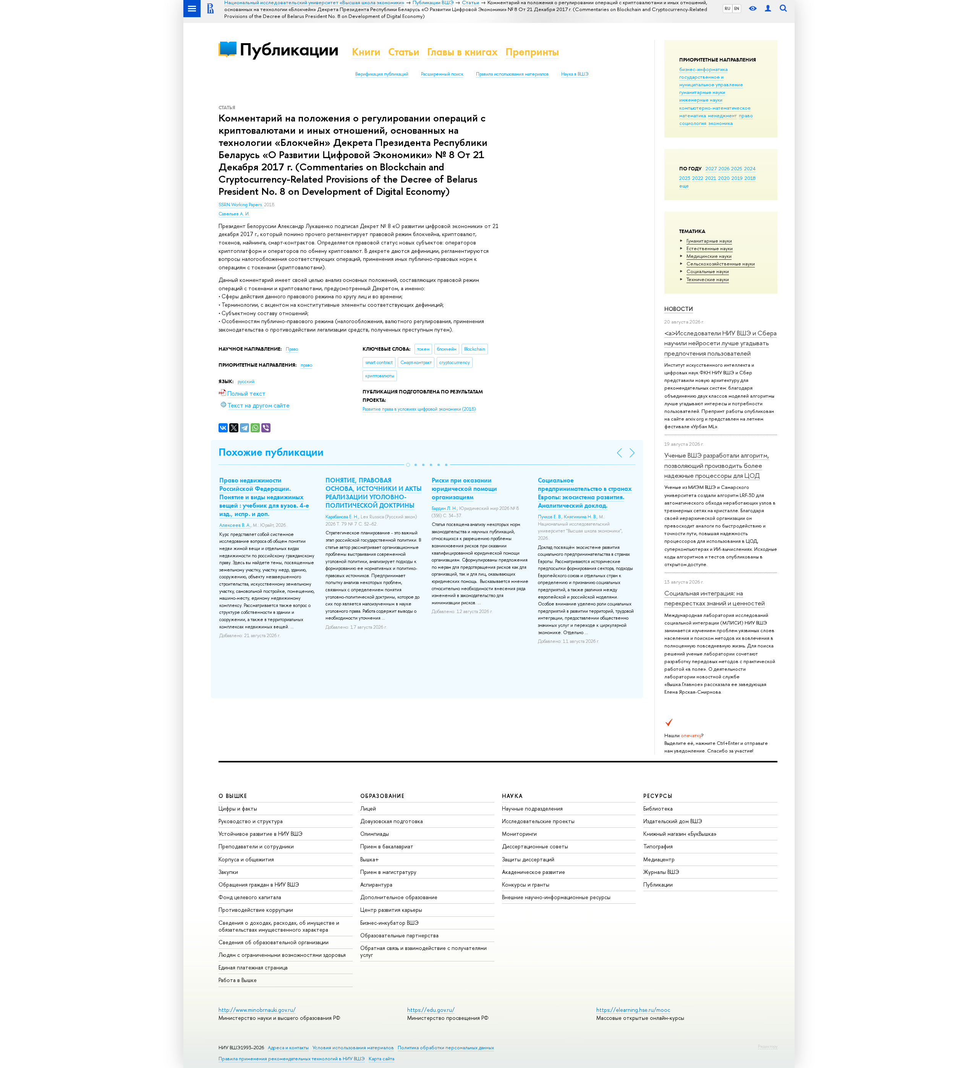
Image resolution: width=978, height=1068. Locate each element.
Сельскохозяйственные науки (721, 263)
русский (246, 382)
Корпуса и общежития (246, 859)
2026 (724, 168)
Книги (366, 51)
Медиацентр (659, 859)
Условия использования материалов (353, 1047)
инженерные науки (700, 99)
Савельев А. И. (234, 214)
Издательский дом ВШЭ (672, 821)
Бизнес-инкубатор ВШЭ (389, 922)
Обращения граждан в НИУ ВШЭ (259, 884)
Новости (678, 309)
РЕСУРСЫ (657, 795)
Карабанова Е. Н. (341, 517)
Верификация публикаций (381, 74)
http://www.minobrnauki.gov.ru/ (257, 1009)
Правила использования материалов (512, 74)
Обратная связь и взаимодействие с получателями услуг (423, 951)
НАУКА (512, 795)
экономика (720, 123)
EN (736, 8)
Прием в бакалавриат (386, 846)
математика (692, 115)
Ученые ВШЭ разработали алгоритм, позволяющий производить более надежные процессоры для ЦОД (716, 465)
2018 (750, 178)
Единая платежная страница (253, 967)
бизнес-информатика (703, 69)
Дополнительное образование (398, 897)
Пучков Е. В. (550, 517)
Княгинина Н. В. (580, 517)
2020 (724, 178)
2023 (684, 178)
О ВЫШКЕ (233, 795)
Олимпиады (374, 833)
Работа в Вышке (238, 980)
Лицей (368, 808)
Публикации (289, 49)
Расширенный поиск (442, 74)
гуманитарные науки (702, 92)
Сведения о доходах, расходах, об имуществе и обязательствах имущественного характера (279, 926)
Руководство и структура (251, 821)
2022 (697, 178)
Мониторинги (519, 833)
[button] (408, 465)
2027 (711, 168)
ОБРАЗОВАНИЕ (382, 795)
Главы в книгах (462, 51)
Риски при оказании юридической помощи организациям (464, 488)
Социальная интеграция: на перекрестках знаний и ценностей (714, 598)
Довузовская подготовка (391, 821)
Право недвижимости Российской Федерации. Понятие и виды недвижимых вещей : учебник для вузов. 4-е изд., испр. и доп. (264, 497)
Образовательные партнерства (399, 935)
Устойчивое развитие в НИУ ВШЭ (261, 833)
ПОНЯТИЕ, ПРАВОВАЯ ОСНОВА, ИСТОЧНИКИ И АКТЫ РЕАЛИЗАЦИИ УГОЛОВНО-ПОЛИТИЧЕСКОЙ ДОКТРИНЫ (373, 493)
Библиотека (658, 808)
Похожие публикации (271, 452)
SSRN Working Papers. (241, 205)
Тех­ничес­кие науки (708, 279)
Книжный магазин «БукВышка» (680, 833)
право (746, 115)
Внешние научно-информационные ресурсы (556, 897)
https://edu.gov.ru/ (431, 1009)
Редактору (767, 1046)
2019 (737, 178)
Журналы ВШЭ (661, 871)
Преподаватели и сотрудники (256, 846)
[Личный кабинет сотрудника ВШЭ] (768, 8)
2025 (736, 168)
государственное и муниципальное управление (711, 80)
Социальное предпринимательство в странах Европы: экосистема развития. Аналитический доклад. (585, 493)
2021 (710, 178)
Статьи (403, 51)
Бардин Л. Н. (444, 508)
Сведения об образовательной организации (274, 942)
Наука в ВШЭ (574, 74)
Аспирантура (376, 884)
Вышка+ (369, 859)
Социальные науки (708, 271)
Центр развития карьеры (391, 909)
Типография (658, 846)
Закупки (228, 871)
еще (684, 185)
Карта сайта (381, 1058)
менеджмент (722, 115)
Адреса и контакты (288, 1047)
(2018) (419, 409)
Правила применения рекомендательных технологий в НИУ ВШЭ (292, 1058)
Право (292, 349)
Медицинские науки (709, 255)
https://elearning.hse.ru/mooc (633, 1009)
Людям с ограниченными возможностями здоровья (282, 954)
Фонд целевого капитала (250, 897)
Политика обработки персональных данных (446, 1047)
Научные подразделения (532, 808)
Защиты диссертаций (528, 859)
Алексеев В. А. (235, 525)
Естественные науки (710, 248)
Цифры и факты (238, 808)
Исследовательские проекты (538, 821)
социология (692, 123)
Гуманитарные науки (709, 240)
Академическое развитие (533, 871)
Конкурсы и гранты (525, 884)
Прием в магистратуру (388, 871)
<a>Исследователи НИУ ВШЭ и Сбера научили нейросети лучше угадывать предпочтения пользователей (720, 343)
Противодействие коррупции (256, 909)
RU (727, 8)
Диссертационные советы (535, 846)
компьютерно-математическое (715, 107)
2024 (750, 168)
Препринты (532, 51)
